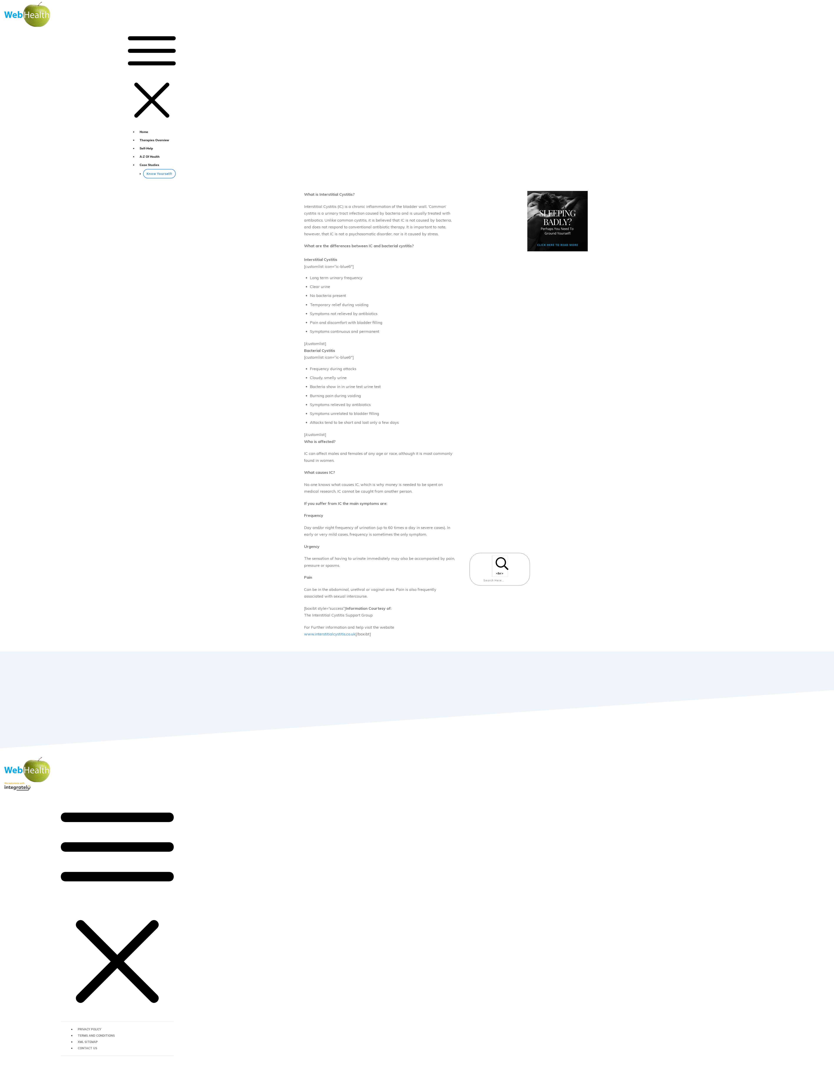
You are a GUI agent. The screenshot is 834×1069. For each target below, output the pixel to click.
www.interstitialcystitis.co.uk (330, 633)
